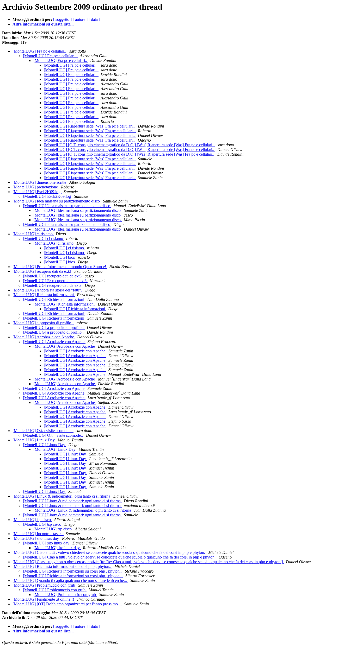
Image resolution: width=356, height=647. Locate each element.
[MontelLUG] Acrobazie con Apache (44, 337)
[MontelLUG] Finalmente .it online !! (44, 599)
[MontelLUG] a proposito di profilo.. (43, 323)
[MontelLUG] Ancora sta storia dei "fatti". (48, 290)
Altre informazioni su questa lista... (43, 24)
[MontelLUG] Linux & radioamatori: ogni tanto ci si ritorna (62, 496)
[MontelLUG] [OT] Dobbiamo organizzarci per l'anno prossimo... (67, 604)
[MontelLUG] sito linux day (36, 538)
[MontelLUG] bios (60, 257)
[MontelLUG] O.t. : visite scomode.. (43, 430)
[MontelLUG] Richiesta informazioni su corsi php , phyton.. (62, 566)
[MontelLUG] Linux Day (34, 440)
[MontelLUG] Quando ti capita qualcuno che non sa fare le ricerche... (70, 580)
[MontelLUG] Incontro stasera (38, 533)
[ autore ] (80, 19)
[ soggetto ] (62, 19)
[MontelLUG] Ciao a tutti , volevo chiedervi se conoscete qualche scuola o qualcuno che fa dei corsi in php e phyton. (109, 552)
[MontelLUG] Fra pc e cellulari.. (40, 51)
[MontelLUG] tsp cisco (32, 519)
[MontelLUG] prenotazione (36, 187)
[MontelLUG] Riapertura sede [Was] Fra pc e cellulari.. (90, 126)
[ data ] (94, 19)
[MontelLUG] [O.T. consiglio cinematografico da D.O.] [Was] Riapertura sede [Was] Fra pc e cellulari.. (129, 145)
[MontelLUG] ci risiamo (33, 234)
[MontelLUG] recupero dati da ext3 (42, 271)
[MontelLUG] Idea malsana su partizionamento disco (57, 201)
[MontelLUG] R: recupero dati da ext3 (55, 280)
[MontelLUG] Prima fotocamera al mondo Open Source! (60, 266)
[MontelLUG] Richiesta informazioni (44, 295)
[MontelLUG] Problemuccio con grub (44, 585)
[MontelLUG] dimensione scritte (40, 182)
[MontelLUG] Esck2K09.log (37, 191)
